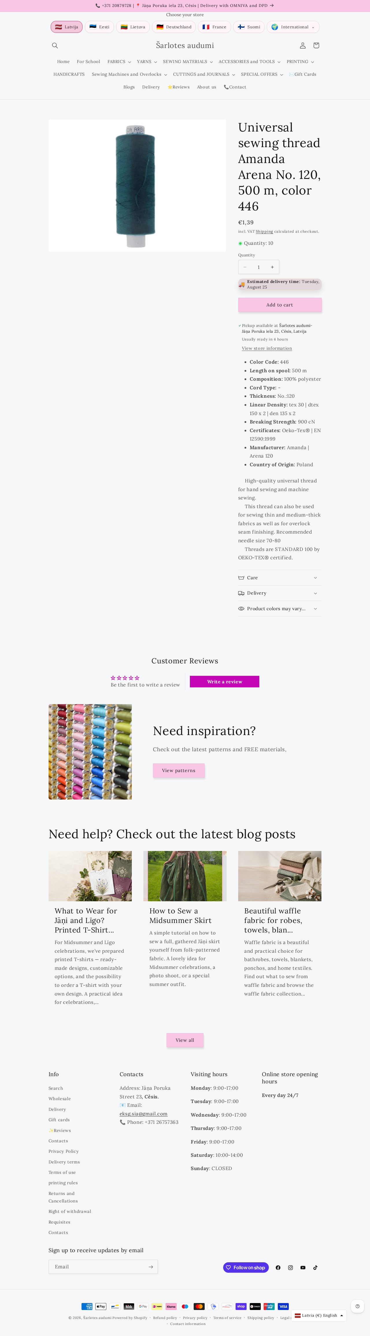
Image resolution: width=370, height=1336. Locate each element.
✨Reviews (60, 1130)
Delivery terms (64, 1161)
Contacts (58, 1140)
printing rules (63, 1182)
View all (185, 1040)
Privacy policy (195, 1317)
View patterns (179, 770)
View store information (267, 348)
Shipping (264, 231)
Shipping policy (260, 1317)
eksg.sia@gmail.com (144, 1113)
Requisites (60, 1221)
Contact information (188, 1324)
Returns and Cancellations (63, 1196)
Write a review (225, 681)
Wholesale (60, 1098)
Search (56, 1088)
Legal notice (290, 1317)
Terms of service (227, 1317)
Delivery (57, 1109)
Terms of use (62, 1172)
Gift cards (59, 1119)
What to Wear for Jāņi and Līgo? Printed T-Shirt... (86, 920)
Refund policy (165, 1317)
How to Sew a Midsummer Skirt (180, 915)
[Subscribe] (150, 1267)
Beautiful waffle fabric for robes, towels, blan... (273, 920)
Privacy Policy (64, 1151)
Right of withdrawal (70, 1211)
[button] (55, 45)
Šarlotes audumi (97, 1317)
